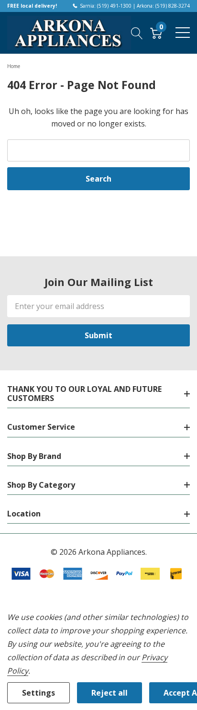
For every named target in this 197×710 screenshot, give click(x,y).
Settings (38, 692)
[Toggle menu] (182, 32)
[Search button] (137, 32)
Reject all (109, 692)
